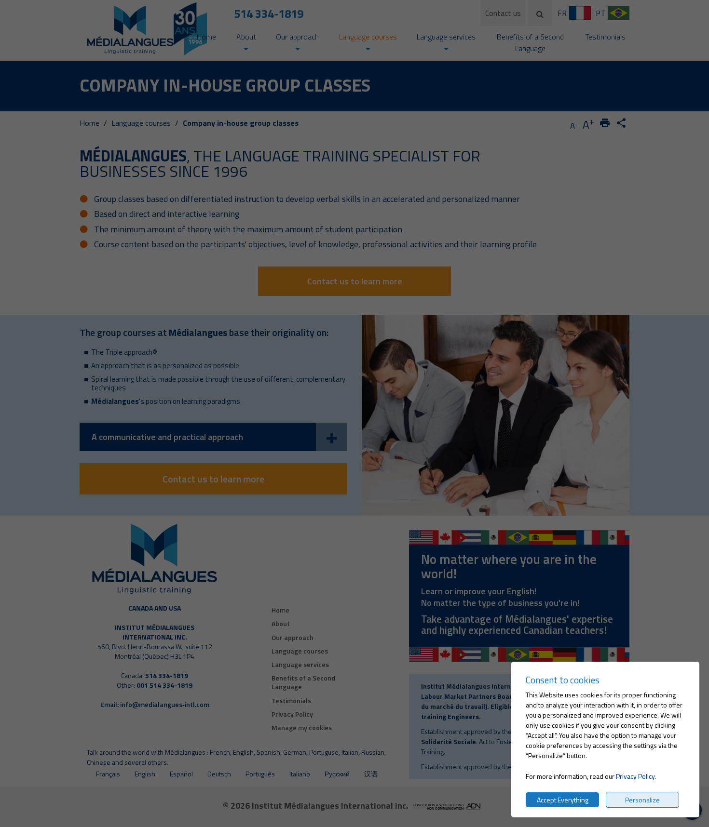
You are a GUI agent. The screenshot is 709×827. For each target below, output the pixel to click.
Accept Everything (562, 800)
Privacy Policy (635, 776)
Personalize (642, 800)
